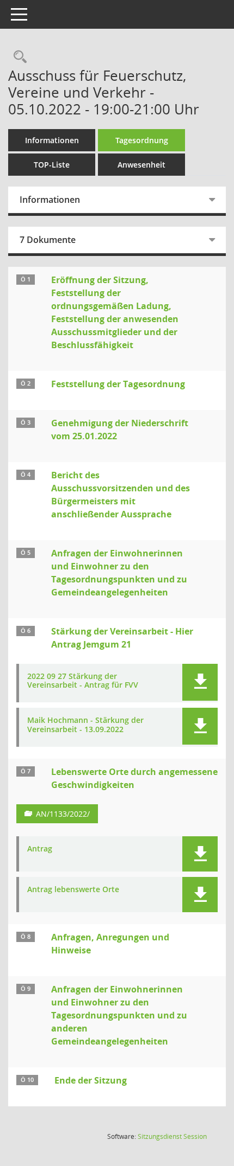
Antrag (39, 849)
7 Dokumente (48, 240)
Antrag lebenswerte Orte (73, 889)
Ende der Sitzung (90, 1080)
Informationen (52, 140)
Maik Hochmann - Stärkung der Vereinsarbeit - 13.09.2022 (85, 725)
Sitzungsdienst (172, 1136)
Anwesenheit (141, 164)
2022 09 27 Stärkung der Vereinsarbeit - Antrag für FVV (82, 681)
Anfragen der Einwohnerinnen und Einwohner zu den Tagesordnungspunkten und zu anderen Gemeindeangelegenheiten (119, 1015)
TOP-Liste (52, 164)
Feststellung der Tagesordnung (118, 384)
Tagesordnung (141, 140)
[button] (200, 682)
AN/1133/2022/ (63, 814)
